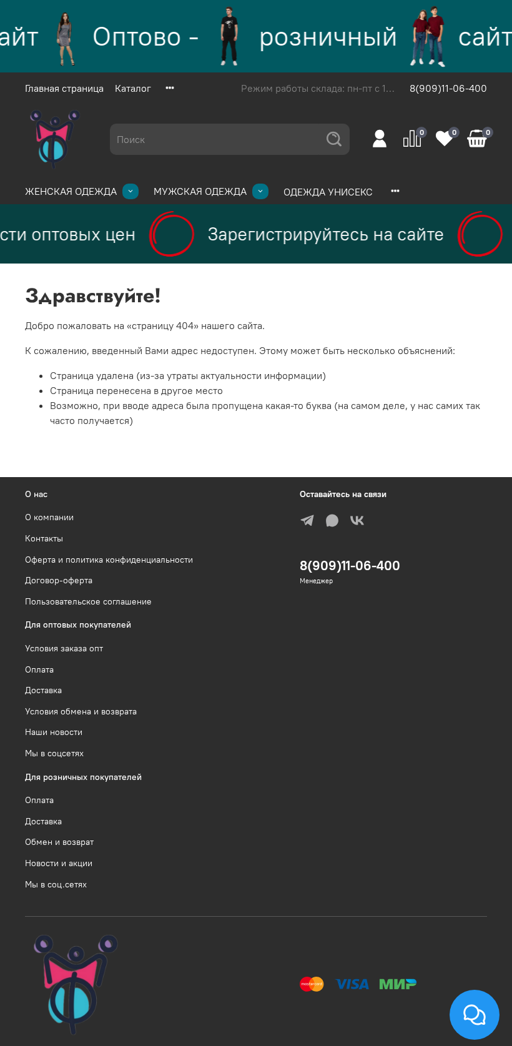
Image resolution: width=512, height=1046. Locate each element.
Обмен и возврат (59, 841)
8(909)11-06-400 (448, 88)
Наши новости (53, 732)
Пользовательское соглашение (88, 601)
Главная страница (64, 88)
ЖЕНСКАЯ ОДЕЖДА (71, 191)
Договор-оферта (58, 580)
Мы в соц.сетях (56, 884)
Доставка (43, 690)
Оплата (39, 669)
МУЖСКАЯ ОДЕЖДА (200, 191)
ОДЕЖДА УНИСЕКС (328, 191)
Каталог (133, 88)
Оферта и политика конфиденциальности (109, 559)
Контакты (44, 538)
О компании (49, 517)
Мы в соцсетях (54, 753)
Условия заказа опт (64, 648)
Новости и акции (58, 863)
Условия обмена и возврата (81, 711)
